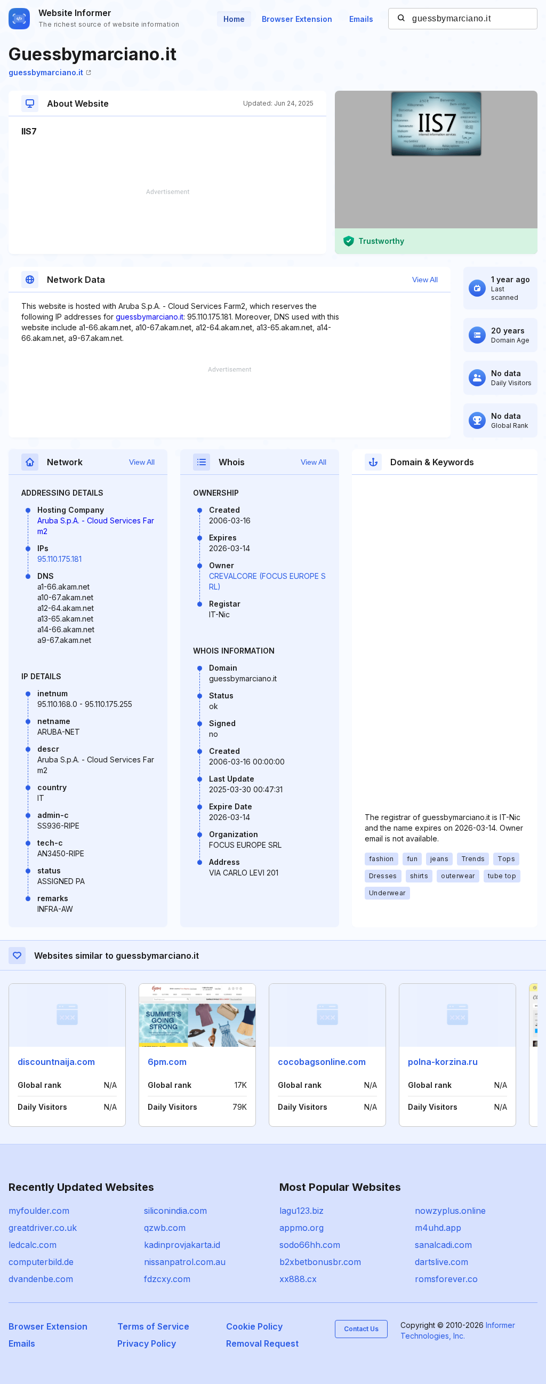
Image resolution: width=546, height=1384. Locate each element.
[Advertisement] (167, 221)
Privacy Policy (146, 1343)
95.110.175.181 (59, 558)
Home (234, 18)
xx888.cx (298, 1279)
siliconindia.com (175, 1210)
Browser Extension (297, 18)
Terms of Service (153, 1326)
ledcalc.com (33, 1244)
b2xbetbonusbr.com (320, 1261)
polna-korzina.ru (443, 1061)
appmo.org (301, 1227)
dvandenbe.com (41, 1279)
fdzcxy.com (167, 1279)
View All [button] (425, 279)
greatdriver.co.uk (43, 1227)
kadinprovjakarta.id (182, 1244)
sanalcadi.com (443, 1244)
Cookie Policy (254, 1326)
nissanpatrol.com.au (185, 1261)
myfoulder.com (39, 1210)
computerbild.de (41, 1261)
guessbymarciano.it (46, 72)
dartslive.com (441, 1261)
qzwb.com (165, 1227)
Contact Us (361, 1329)
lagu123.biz (301, 1210)
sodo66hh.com (309, 1244)
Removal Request (262, 1343)
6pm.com (167, 1061)
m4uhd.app (438, 1227)
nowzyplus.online (450, 1210)
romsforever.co (446, 1279)
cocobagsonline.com (322, 1061)
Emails (361, 18)
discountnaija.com (56, 1061)
